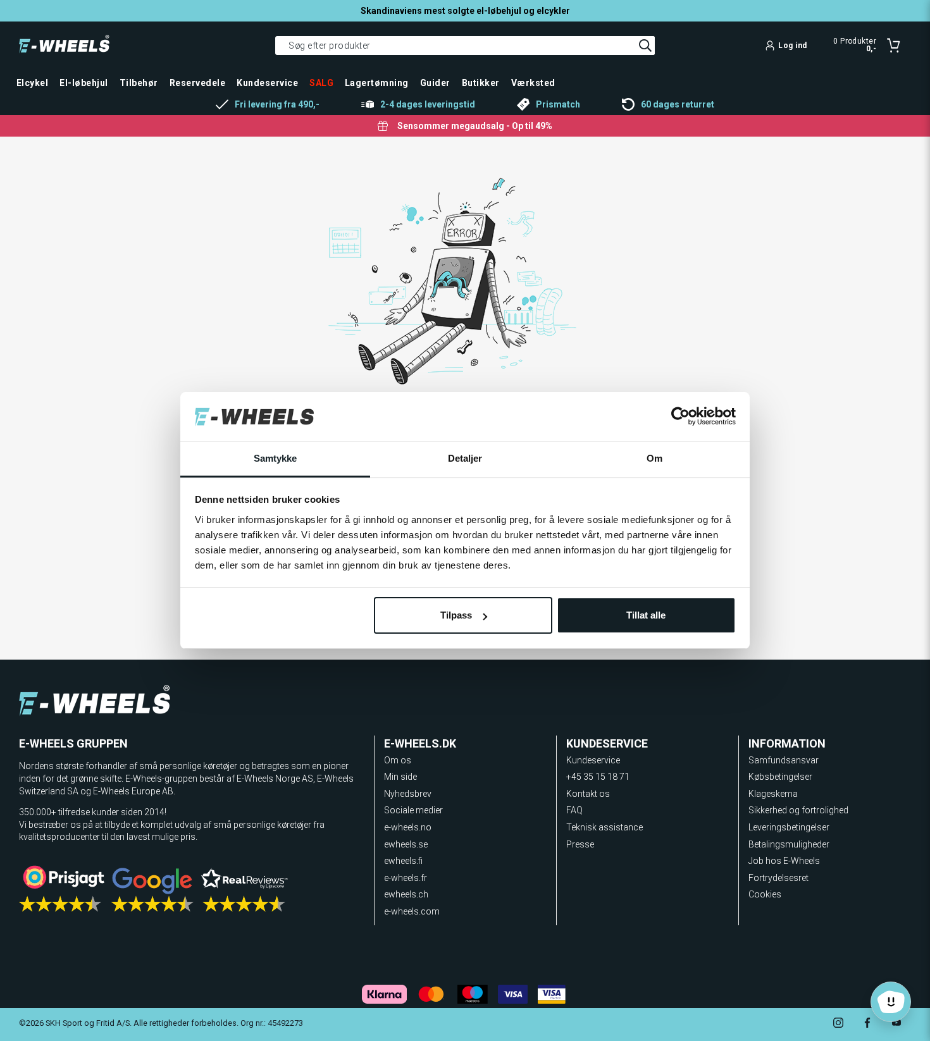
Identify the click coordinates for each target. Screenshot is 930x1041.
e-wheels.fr (405, 878)
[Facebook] (867, 1024)
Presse (580, 844)
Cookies (764, 894)
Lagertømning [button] (377, 83)
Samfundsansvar (783, 760)
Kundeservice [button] (267, 83)
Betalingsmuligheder (788, 844)
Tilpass (456, 615)
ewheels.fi (403, 861)
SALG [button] (321, 83)
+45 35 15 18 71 (597, 777)
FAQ (574, 810)
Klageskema (773, 794)
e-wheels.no (407, 827)
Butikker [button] (481, 83)
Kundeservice (593, 760)
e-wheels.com (412, 911)
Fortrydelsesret (778, 878)
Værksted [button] (533, 83)
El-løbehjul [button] (83, 83)
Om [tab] (654, 458)
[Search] (645, 45)
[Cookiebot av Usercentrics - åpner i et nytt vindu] (680, 416)
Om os (397, 760)
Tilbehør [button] (139, 83)
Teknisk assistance (604, 827)
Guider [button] (435, 83)
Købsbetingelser (780, 777)
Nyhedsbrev (407, 794)
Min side (400, 777)
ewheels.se (406, 844)
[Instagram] (838, 1024)
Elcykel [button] (32, 83)
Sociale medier (413, 810)
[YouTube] (896, 1024)
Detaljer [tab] (465, 458)
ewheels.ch (406, 894)
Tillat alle (646, 615)
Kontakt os (588, 794)
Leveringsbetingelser (788, 827)
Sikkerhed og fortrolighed (798, 810)
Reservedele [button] (197, 83)
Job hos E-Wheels (784, 861)
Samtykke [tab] (275, 458)
